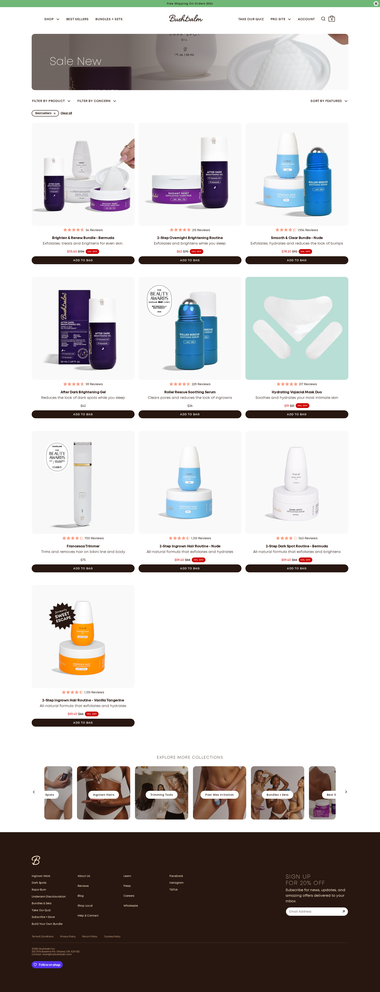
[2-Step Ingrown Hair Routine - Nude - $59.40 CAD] (190, 483)
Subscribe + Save (43, 917)
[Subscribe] (343, 911)
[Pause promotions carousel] (376, 3)
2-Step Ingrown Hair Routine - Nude (190, 546)
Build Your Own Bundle (47, 924)
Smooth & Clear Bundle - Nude (297, 238)
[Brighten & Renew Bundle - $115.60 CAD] (83, 175)
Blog (81, 896)
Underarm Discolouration (49, 897)
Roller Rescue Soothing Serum (190, 392)
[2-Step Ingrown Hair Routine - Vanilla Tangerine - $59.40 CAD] (83, 637)
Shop (49, 19)
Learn (127, 876)
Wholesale (131, 906)
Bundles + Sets (109, 19)
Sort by (326, 101)
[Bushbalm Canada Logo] (186, 17)
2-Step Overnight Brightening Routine (190, 238)
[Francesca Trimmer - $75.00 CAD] (83, 483)
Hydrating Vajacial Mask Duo (297, 392)
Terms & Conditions (42, 937)
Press (127, 886)
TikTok (173, 890)
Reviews (83, 886)
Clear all (66, 113)
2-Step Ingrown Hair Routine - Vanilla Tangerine (83, 700)
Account (306, 19)
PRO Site (278, 19)
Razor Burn (39, 890)
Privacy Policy (68, 937)
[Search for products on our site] (323, 18)
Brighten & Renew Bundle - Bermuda (83, 238)
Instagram (176, 883)
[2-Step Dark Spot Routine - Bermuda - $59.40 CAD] (296, 483)
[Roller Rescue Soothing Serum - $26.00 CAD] (190, 329)
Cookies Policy (112, 937)
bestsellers (43, 113)
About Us (84, 876)
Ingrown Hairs (41, 876)
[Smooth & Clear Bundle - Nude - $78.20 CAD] (296, 175)
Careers (129, 896)
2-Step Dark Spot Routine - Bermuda (297, 546)
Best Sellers (77, 19)
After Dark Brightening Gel (83, 392)
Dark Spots (39, 883)
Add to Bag (83, 260)
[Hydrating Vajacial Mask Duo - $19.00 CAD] (296, 329)
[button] (34, 793)
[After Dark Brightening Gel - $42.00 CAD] (83, 329)
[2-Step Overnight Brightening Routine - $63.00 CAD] (190, 175)
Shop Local (85, 906)
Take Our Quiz (251, 19)
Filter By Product (48, 101)
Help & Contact (88, 916)
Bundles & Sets (41, 903)
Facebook (176, 876)
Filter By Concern (93, 101)
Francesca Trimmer (83, 546)
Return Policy (89, 937)
